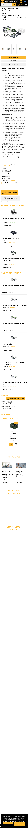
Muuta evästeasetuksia (6, 825)
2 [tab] (15, 486)
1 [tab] (14, 448)
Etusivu (3, 8)
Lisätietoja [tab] (13, 61)
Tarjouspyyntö (4, 201)
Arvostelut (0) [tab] (13, 64)
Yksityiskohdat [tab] (14, 57)
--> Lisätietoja (16, 157)
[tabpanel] (14, 434)
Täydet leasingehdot (6, 408)
